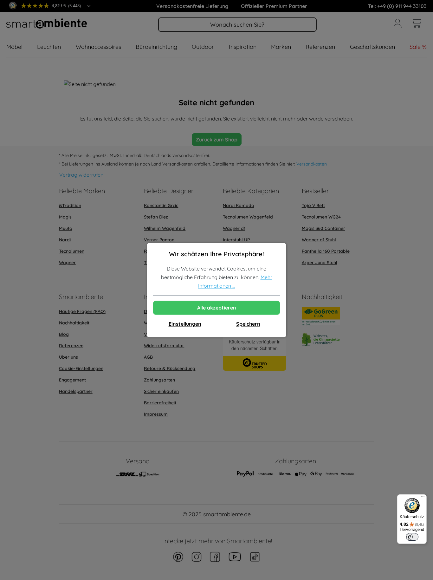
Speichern (248, 324)
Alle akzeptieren (216, 307)
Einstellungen (185, 324)
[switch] (412, 537)
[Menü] (423, 498)
